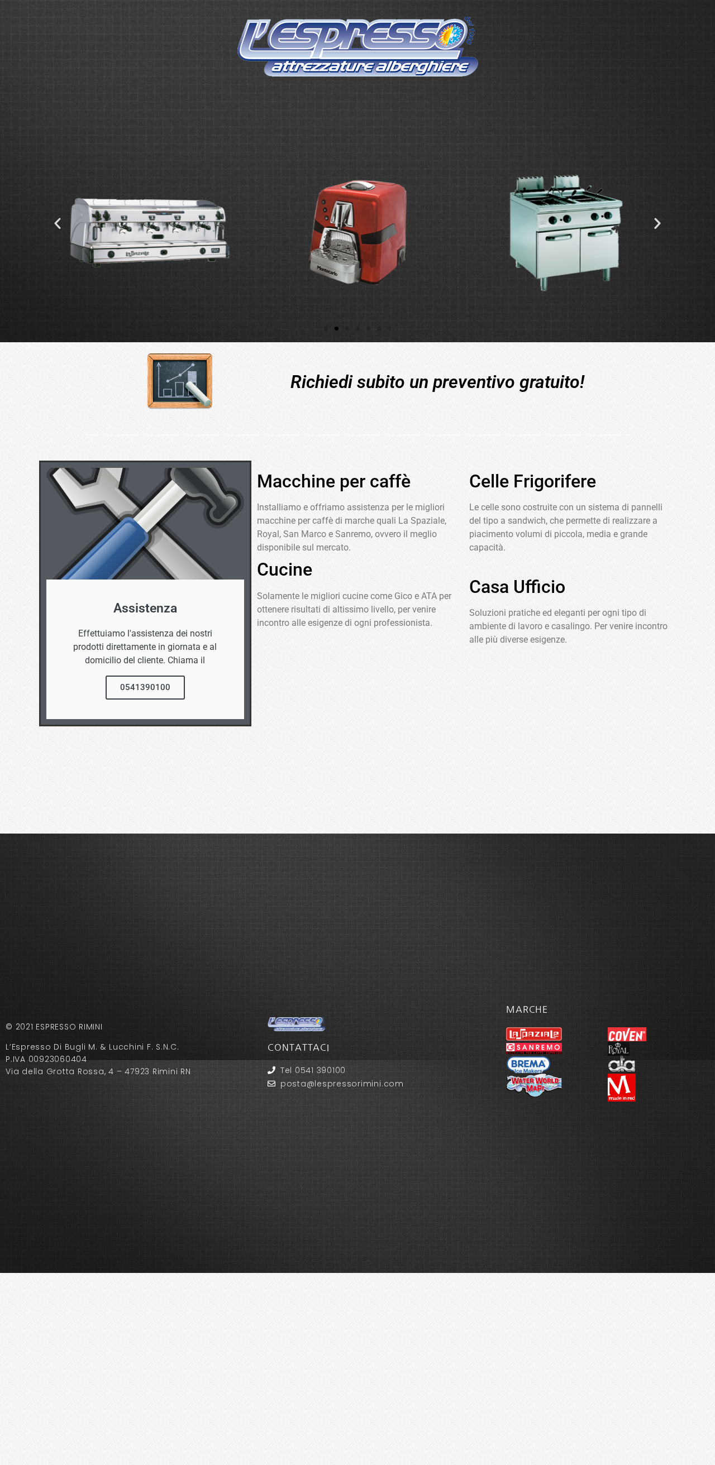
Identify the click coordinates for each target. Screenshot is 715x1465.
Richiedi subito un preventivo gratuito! (437, 381)
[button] (57, 223)
